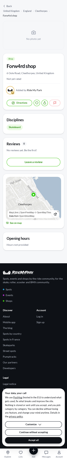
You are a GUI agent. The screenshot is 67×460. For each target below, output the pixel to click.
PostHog (17, 397)
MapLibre (13, 212)
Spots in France (11, 339)
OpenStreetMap (26, 215)
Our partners (10, 362)
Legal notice (9, 383)
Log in (39, 316)
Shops (9, 300)
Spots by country (12, 333)
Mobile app (9, 322)
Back (9, 6)
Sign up (40, 322)
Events (9, 295)
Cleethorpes (41, 11)
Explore (7, 457)
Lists (21, 457)
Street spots (9, 350)
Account (59, 457)
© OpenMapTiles (43, 212)
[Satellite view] (55, 214)
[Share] (44, 103)
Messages (46, 457)
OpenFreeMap (27, 212)
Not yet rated (14, 78)
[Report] (54, 103)
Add (33, 457)
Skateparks (9, 345)
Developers (9, 368)
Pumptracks (9, 356)
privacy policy (16, 416)
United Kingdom (11, 11)
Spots (9, 289)
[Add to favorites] (37, 103)
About (6, 316)
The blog (7, 327)
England (27, 11)
